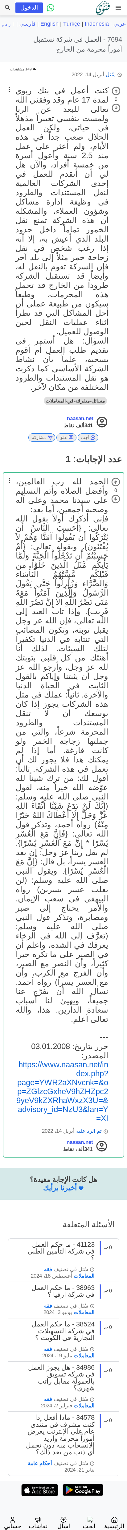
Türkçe (71, 24)
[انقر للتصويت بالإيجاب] (116, 91)
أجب (85, 437)
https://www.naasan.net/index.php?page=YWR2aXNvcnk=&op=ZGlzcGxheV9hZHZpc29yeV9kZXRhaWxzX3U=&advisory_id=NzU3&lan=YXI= (62, 1091)
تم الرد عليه (89, 1131)
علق (63, 437)
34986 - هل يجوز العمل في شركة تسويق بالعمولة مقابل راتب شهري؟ (61, 1378)
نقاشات (38, 1526)
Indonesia (97, 24)
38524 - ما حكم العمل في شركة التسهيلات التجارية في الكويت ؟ (63, 1331)
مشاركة (39, 437)
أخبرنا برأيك (60, 1188)
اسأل (63, 1526)
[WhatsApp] (50, 7)
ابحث (89, 1526)
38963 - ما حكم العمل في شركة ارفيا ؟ (63, 1291)
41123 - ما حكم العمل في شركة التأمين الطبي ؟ (61, 1251)
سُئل (111, 75)
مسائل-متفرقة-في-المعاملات (75, 400)
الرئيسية (114, 1526)
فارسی (27, 24)
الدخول (29, 7)
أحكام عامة (40, 1463)
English (49, 24)
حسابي (12, 1526)
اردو (8, 24)
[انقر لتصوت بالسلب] (116, 108)
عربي (119, 24)
